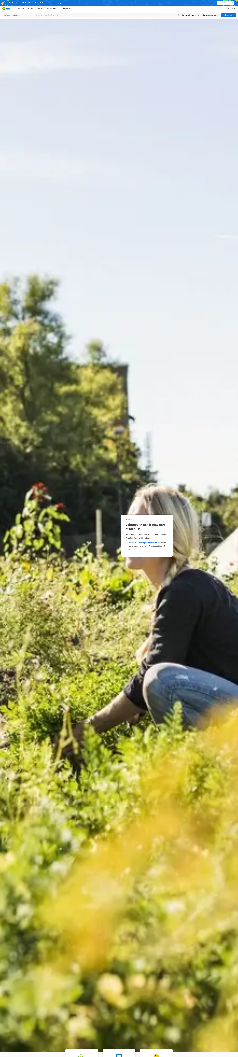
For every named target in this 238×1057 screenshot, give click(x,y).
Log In (227, 9)
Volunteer (40, 9)
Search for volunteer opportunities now (141, 542)
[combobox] (105, 15)
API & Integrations (66, 9)
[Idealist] (7, 8)
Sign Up (233, 9)
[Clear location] (198, 15)
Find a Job (30, 9)
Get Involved (20, 9)
